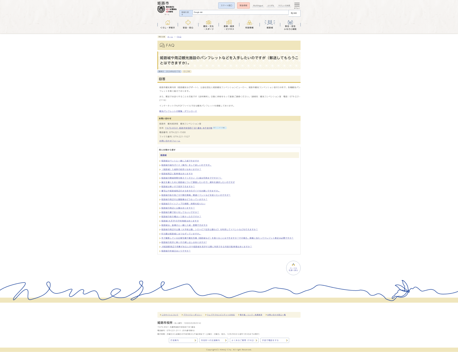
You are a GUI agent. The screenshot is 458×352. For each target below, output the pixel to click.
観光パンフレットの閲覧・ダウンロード (178, 111)
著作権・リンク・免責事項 (251, 315)
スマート (226, 5)
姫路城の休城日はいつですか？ (176, 251)
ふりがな (270, 5)
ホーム (170, 37)
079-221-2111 (174, 330)
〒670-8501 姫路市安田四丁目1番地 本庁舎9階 (195, 128)
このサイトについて (170, 315)
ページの (293, 269)
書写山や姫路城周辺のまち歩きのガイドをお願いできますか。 (190, 191)
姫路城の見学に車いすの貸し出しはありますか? (184, 242)
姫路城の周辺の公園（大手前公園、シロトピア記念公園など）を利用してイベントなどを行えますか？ (209, 229)
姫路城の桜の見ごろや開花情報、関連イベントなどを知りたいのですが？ (196, 195)
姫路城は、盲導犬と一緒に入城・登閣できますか (184, 225)
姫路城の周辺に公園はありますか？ (178, 208)
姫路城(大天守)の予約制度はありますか (180, 221)
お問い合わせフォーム (169, 141)
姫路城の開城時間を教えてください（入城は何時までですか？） (191, 178)
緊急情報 (243, 5)
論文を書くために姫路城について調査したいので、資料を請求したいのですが (198, 182)
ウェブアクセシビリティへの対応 (221, 315)
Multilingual (258, 5)
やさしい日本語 (284, 5)
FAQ (179, 37)
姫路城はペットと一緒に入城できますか (180, 161)
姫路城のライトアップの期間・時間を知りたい (183, 204)
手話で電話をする (270, 340)
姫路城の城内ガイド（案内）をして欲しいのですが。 (186, 165)
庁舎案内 (174, 340)
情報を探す (185, 13)
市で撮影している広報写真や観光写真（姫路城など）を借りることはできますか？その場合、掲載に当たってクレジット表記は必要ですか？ (227, 238)
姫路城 (163, 155)
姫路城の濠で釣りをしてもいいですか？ (180, 212)
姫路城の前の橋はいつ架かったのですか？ (181, 217)
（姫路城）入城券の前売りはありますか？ (181, 169)
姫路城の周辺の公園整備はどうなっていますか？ (184, 199)
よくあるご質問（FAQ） (243, 340)
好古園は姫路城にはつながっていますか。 (181, 234)
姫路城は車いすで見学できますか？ (178, 187)
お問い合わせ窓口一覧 (276, 315)
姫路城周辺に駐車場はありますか (177, 174)
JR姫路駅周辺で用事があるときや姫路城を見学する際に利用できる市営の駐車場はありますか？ (206, 247)
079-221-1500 (177, 132)
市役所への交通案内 (210, 340)
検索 (295, 13)
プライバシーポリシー (192, 315)
